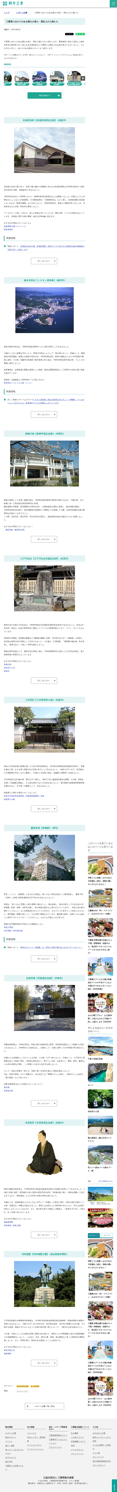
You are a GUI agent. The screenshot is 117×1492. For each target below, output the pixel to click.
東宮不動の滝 (9, 1350)
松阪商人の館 (9, 799)
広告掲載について (78, 1441)
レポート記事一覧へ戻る (45, 1406)
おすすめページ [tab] (94, 1235)
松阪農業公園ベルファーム (15, 226)
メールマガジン (77, 1450)
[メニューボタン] (113, 3)
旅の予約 (9, 1462)
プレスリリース (55, 1447)
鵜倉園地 (7, 1353)
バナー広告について (105, 1181)
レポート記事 (21, 12)
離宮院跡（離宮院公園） (16, 529)
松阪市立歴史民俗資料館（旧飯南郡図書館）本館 (24, 796)
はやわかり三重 (99, 1433)
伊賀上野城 (8, 927)
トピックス (31, 1433)
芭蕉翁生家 (8, 1090)
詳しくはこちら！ (44, 261)
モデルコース (10, 1457)
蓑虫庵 (6, 1087)
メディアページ (77, 1454)
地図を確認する (44, 95)
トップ (6, 12)
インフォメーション (35, 1449)
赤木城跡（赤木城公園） (14, 930)
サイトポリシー (99, 1465)
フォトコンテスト (34, 1445)
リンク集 (96, 1453)
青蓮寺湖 (7, 664)
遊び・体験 (9, 1446)
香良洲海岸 (8, 229)
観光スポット (10, 1437)
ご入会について (77, 1437)
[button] (83, 78)
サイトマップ (98, 1457)
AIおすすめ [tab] (107, 1235)
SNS (73, 1446)
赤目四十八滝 (9, 667)
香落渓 (6, 671)
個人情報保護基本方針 (102, 1461)
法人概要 (74, 1433)
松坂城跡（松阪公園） (13, 1225)
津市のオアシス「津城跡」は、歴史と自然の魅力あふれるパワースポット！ (51, 947)
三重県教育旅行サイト (58, 1435)
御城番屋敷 (8, 1222)
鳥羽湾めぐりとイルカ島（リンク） (18, 383)
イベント (9, 1441)
